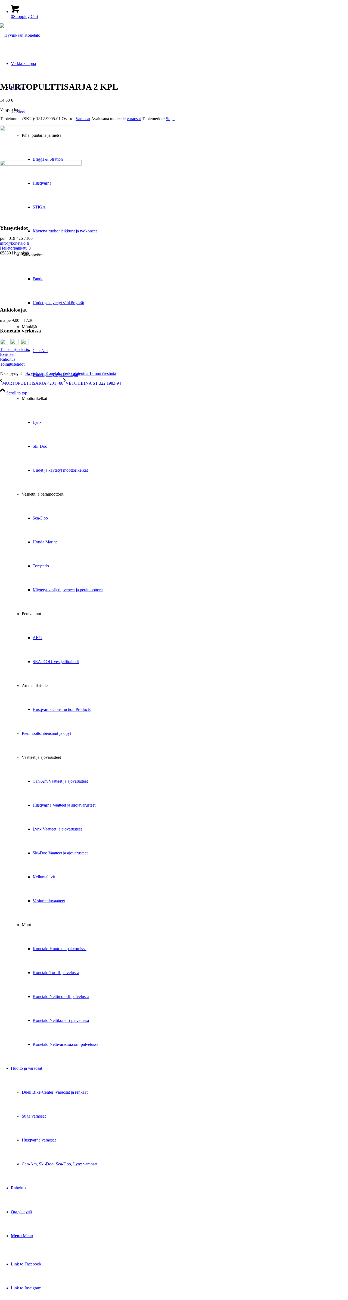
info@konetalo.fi (14, 243)
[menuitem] (179, 577)
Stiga (170, 118)
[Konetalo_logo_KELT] (20, 35)
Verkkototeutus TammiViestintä (89, 373)
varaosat (134, 118)
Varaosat (83, 118)
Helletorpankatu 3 (15, 248)
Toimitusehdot (12, 364)
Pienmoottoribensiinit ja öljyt (46, 733)
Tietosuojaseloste (14, 349)
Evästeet (7, 354)
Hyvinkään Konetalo (43, 373)
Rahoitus (7, 359)
